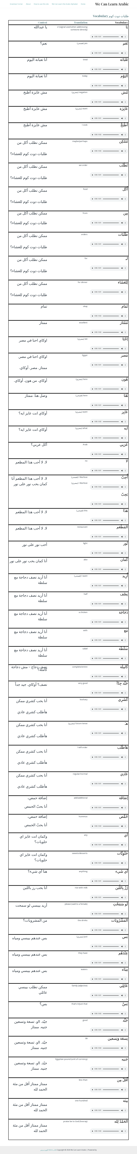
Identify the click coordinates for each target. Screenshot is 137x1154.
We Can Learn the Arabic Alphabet (65, 4)
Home (83, 4)
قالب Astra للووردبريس (48, 1150)
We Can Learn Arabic (112, 4)
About (28, 4)
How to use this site (41, 4)
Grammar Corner (16, 4)
